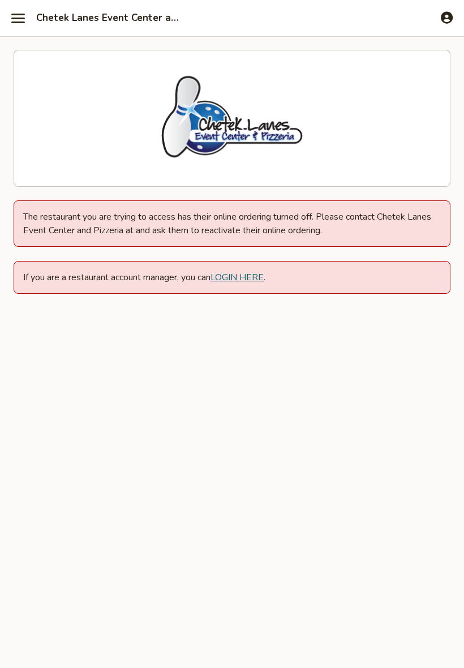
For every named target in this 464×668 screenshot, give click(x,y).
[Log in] (446, 18)
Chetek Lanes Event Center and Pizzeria (108, 18)
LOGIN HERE (237, 277)
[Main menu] (18, 18)
